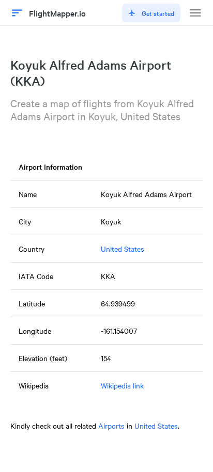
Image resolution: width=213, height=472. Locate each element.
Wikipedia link (122, 385)
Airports (111, 425)
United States (122, 248)
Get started (158, 13)
